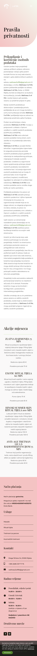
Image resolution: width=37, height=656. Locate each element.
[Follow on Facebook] (5, 633)
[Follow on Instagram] (9, 633)
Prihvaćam (7, 652)
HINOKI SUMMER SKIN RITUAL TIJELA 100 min (18, 409)
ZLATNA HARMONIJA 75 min (18, 340)
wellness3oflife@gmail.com (20, 82)
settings (31, 649)
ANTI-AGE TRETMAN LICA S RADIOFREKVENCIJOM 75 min (18, 445)
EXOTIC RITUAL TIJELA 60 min (18, 374)
